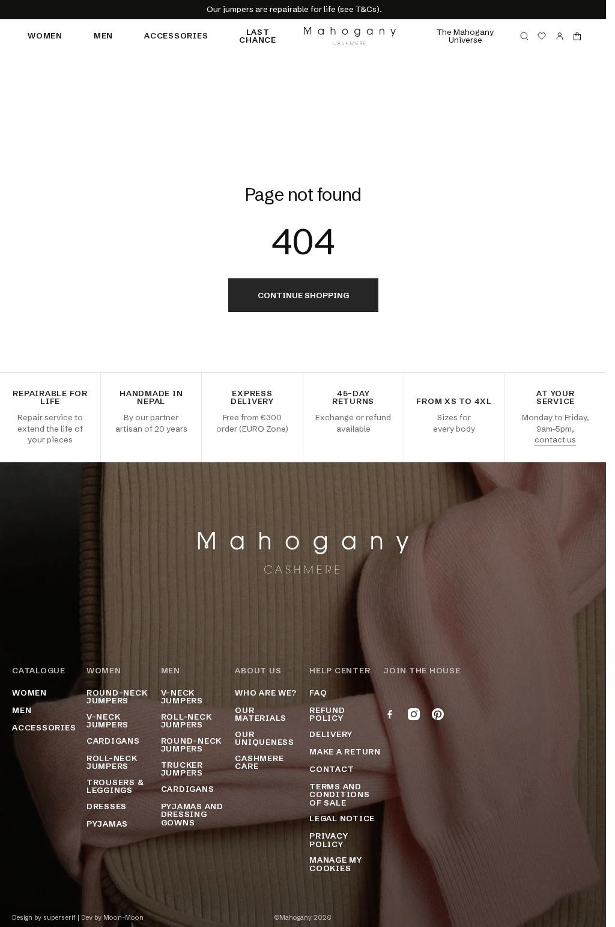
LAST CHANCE (257, 36)
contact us (555, 439)
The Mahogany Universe (465, 36)
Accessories (176, 35)
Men (103, 35)
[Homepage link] (350, 36)
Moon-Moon (123, 917)
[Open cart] (577, 36)
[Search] (524, 36)
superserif (59, 917)
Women (45, 35)
